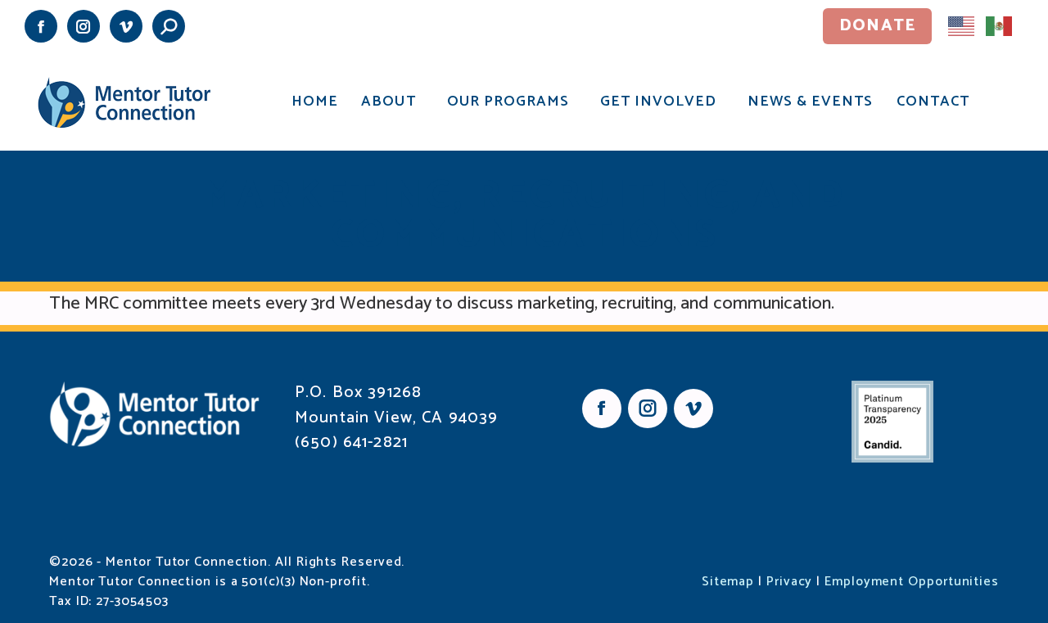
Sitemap (728, 582)
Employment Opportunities (911, 582)
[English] (962, 25)
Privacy (789, 582)
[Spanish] (1000, 25)
